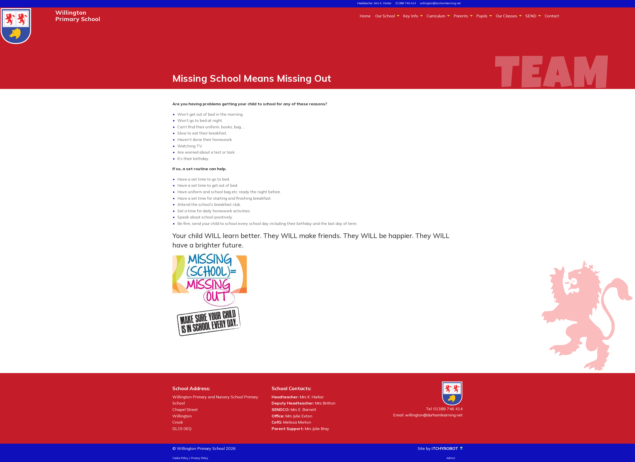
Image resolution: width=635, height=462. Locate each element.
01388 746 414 (405, 3)
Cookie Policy (180, 458)
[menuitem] (365, 15)
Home (365, 15)
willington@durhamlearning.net (440, 3)
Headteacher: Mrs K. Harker (374, 3)
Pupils (481, 15)
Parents (461, 15)
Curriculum (436, 15)
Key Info (410, 15)
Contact (552, 15)
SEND (530, 15)
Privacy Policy (199, 458)
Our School (385, 15)
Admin (450, 458)
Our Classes (506, 15)
